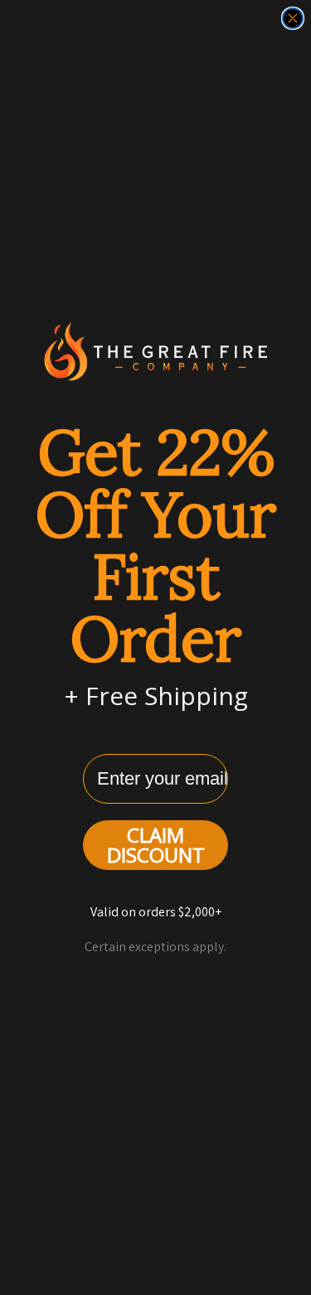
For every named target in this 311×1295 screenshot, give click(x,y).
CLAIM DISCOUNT (156, 844)
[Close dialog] (293, 18)
